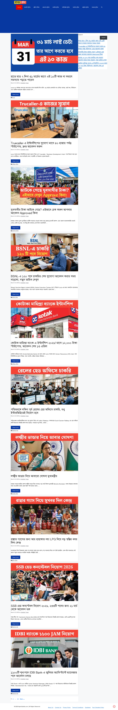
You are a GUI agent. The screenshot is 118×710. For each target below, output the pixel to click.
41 (18, 699)
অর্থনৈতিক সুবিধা (66, 7)
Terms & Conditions (77, 707)
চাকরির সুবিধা (56, 7)
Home (19, 7)
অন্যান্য (13, 97)
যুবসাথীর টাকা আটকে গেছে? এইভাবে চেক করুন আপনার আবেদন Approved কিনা (41, 211)
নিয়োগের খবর (15, 430)
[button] (102, 7)
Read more (15, 94)
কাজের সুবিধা (95, 7)
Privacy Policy (67, 707)
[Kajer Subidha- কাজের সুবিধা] (20, 2)
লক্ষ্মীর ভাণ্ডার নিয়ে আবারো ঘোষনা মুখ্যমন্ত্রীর (34, 476)
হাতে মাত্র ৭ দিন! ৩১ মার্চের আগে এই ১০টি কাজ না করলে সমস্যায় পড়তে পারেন (41, 78)
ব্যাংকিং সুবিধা (76, 7)
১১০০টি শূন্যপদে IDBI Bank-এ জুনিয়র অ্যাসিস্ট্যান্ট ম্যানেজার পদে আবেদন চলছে (44, 674)
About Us (50, 707)
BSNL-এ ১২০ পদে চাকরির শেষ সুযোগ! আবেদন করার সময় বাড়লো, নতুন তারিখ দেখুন (43, 278)
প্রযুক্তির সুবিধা (85, 7)
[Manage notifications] (114, 706)
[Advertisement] (59, 21)
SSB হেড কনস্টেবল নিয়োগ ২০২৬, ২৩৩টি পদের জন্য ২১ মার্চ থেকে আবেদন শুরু (44, 607)
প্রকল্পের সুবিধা (46, 7)
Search (80, 35)
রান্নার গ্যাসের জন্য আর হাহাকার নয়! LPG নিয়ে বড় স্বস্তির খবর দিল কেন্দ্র (44, 541)
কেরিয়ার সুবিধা (15, 164)
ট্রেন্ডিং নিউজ (36, 7)
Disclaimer (88, 707)
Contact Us (58, 707)
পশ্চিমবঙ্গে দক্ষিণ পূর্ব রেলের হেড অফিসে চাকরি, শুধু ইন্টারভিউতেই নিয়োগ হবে (38, 411)
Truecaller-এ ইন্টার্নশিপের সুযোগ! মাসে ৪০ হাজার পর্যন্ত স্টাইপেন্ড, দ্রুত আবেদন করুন (41, 144)
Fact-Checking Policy (98, 707)
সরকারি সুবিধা (27, 7)
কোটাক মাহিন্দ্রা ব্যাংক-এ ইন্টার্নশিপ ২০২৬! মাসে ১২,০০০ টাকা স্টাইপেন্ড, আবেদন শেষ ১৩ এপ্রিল (44, 344)
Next (22, 699)
